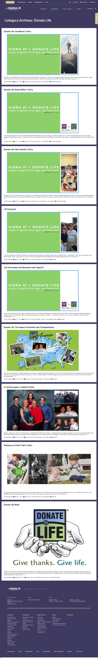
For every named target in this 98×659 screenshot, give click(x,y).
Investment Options (26, 629)
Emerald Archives (41, 632)
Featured (53, 259)
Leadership (9, 640)
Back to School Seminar (57, 618)
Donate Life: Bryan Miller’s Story (18, 90)
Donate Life (27, 81)
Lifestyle (39, 629)
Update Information (11, 641)
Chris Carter (8, 141)
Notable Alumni (10, 637)
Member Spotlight (56, 81)
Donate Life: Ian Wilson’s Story (17, 31)
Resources (90, 8)
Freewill (24, 623)
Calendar (54, 617)
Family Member (39, 2)
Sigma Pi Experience (41, 626)
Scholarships (25, 626)
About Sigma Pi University (27, 621)
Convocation (54, 621)
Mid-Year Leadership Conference (59, 623)
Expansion (9, 632)
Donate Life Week (11, 505)
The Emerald (8, 81)
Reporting (9, 620)
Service (43, 319)
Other (47, 2)
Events (78, 9)
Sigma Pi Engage (55, 620)
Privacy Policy (79, 651)
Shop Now (92, 2)
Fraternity (43, 9)
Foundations (54, 9)
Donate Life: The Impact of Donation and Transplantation (29, 327)
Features (33, 201)
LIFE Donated (10, 209)
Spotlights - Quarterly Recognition (44, 621)
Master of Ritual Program (12, 634)
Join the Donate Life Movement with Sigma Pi (24, 268)
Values (55, 319)
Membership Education (12, 623)
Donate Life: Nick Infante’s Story (18, 150)
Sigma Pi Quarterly (41, 623)
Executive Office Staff (11, 618)
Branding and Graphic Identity (13, 621)
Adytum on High (46, 651)
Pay (70, 2)
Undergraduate (21, 2)
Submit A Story (40, 618)
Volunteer (9, 638)
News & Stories (67, 9)
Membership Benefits (11, 635)
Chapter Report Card (11, 644)
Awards (8, 631)
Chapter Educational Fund (27, 620)
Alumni (30, 2)
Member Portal (10, 2)
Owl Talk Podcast (40, 620)
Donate (76, 2)
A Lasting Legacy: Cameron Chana (19, 387)
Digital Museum (10, 626)
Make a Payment (10, 643)
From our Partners (36, 81)
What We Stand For (11, 617)
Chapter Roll (9, 629)
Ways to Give (83, 2)
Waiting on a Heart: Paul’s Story (18, 445)
